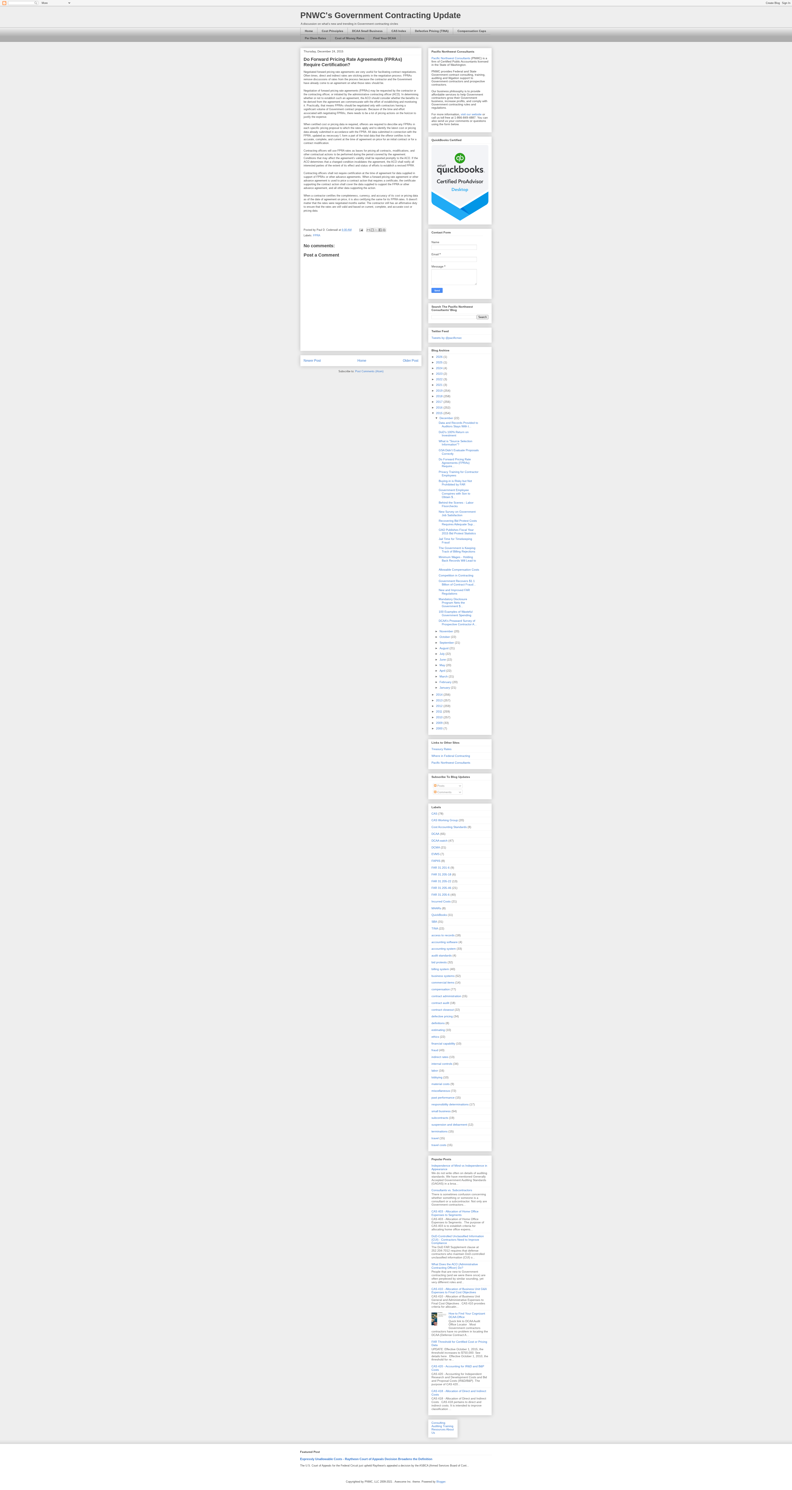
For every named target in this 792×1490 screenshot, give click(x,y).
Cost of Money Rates (349, 38)
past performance (443, 1097)
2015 (439, 413)
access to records (443, 935)
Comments (443, 792)
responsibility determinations (450, 1104)
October (445, 636)
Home (309, 31)
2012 (439, 706)
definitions (438, 1023)
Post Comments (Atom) (369, 371)
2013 (439, 700)
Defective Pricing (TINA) (432, 31)
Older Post (410, 360)
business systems (443, 976)
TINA (434, 928)
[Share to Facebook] (380, 230)
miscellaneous (440, 1090)
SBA (434, 921)
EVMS (435, 854)
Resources (438, 1429)
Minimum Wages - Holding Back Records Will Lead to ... (457, 560)
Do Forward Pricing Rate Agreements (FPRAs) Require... (455, 463)
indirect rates (439, 1057)
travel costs (438, 1145)
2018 (439, 396)
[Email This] (368, 230)
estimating (438, 1030)
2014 (439, 694)
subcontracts (439, 1117)
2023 (439, 373)
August (444, 648)
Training (448, 1426)
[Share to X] (376, 230)
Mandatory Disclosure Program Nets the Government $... (453, 602)
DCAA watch (439, 840)
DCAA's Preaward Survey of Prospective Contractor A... (458, 622)
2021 (439, 384)
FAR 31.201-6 (440, 867)
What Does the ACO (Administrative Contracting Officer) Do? (454, 1266)
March (444, 676)
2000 (439, 728)
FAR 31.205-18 (441, 874)
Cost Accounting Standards (449, 827)
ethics (435, 1036)
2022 (439, 379)
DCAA (435, 833)
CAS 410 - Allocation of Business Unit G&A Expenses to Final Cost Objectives (459, 1290)
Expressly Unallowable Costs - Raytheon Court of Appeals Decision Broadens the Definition (366, 1459)
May (443, 665)
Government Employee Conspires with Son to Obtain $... (454, 493)
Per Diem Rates (315, 38)
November (447, 631)
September (447, 642)
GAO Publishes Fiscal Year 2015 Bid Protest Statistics (457, 531)
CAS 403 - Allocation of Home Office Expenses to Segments (454, 1213)
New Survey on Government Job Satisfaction (457, 513)
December (447, 418)
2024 (439, 368)
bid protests (439, 962)
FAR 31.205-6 (440, 894)
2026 (439, 356)
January (445, 687)
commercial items (442, 982)
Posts (440, 785)
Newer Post (312, 360)
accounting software (444, 942)
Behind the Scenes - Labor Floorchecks (456, 504)
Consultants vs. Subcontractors (451, 1190)
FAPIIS (435, 860)
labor (434, 1070)
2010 (439, 717)
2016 (439, 407)
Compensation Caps (471, 31)
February (446, 682)
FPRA (316, 235)
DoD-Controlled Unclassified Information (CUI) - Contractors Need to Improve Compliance (457, 1239)
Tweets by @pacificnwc (446, 337)
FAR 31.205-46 (441, 887)
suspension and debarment (449, 1124)
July (443, 653)
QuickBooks (439, 914)
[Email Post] (361, 229)
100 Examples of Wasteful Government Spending (456, 613)
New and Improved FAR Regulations (454, 591)
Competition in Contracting (456, 575)
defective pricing (442, 1016)
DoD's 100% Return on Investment (454, 433)
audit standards (441, 955)
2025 (439, 362)
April (443, 670)
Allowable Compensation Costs (459, 569)
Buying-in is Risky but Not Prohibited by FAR (455, 482)
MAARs (436, 908)
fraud (434, 1050)
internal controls (441, 1063)
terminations (439, 1131)
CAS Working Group (444, 820)
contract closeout (442, 1009)
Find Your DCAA (384, 38)
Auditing (436, 1426)
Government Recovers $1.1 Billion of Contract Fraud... (457, 582)
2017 (439, 401)
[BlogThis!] (372, 230)
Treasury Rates (441, 749)
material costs (440, 1084)
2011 (439, 711)
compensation (440, 989)
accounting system (443, 948)
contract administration (446, 996)
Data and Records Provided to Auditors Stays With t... (458, 424)
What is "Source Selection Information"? (455, 442)
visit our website (471, 114)
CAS (434, 813)
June (443, 659)
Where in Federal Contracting (450, 755)
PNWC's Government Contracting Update (380, 15)
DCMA (435, 847)
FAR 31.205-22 (441, 881)
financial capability (443, 1043)
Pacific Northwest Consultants (450, 58)
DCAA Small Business (367, 31)
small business (441, 1111)
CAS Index (398, 31)
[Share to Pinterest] (384, 230)
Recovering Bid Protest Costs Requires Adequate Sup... (458, 522)
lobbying (436, 1077)
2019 (439, 390)
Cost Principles (332, 31)
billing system (440, 969)
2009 (439, 722)
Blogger (440, 1481)
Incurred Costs (441, 901)
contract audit (440, 1003)
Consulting (438, 1422)
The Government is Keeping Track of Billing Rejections (457, 549)
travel (435, 1138)
